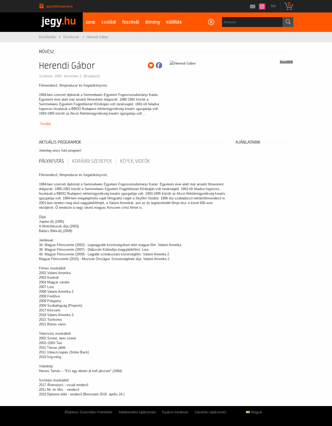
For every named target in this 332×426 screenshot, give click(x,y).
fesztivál (130, 22)
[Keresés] (287, 22)
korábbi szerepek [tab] (92, 161)
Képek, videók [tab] (135, 161)
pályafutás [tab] (51, 161)
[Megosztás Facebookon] (159, 65)
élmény (152, 22)
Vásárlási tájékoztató (210, 412)
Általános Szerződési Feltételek (88, 412)
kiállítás (174, 22)
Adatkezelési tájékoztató (137, 412)
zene (90, 22)
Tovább (45, 124)
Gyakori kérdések (175, 412)
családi (108, 22)
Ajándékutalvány (59, 6)
